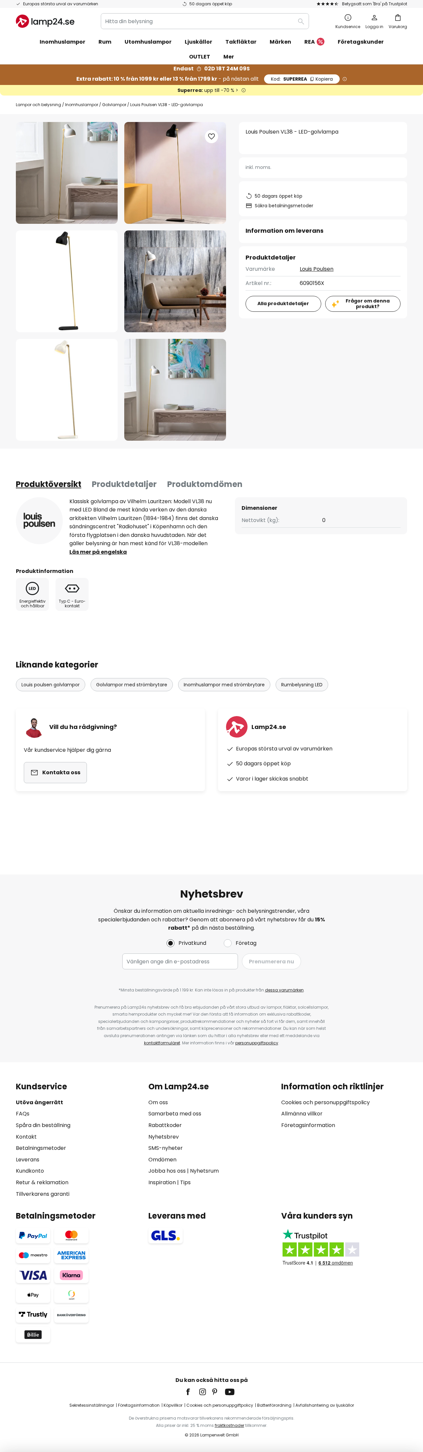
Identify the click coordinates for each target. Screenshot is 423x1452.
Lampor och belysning (38, 104)
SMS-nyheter (165, 1148)
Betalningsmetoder (41, 1148)
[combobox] (205, 21)
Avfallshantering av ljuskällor (324, 1405)
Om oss (158, 1102)
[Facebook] (192, 1392)
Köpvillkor (173, 1405)
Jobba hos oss (167, 1171)
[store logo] (45, 21)
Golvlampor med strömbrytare (131, 684)
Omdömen (162, 1159)
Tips (185, 1182)
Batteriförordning (274, 1405)
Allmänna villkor (302, 1113)
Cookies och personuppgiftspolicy (325, 1102)
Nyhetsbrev (163, 1137)
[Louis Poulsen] (39, 520)
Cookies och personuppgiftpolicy (219, 1405)
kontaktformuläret (162, 1043)
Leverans (27, 1159)
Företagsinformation (308, 1125)
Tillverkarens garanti (42, 1194)
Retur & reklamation (42, 1182)
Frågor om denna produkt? (368, 304)
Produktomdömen (205, 484)
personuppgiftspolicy (256, 1043)
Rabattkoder (165, 1125)
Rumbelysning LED (302, 684)
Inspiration (162, 1182)
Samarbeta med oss (174, 1113)
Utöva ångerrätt (39, 1102)
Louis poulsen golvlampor (50, 684)
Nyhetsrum (204, 1171)
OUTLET (199, 56)
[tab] (48, 484)
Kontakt (26, 1137)
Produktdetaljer (124, 484)
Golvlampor (114, 104)
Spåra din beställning (43, 1125)
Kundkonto (30, 1171)
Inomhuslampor (81, 104)
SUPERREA (302, 79)
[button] (67, 281)
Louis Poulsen (316, 269)
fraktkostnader (229, 1425)
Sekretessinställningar (91, 1405)
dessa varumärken (284, 990)
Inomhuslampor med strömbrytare (224, 684)
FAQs (22, 1113)
